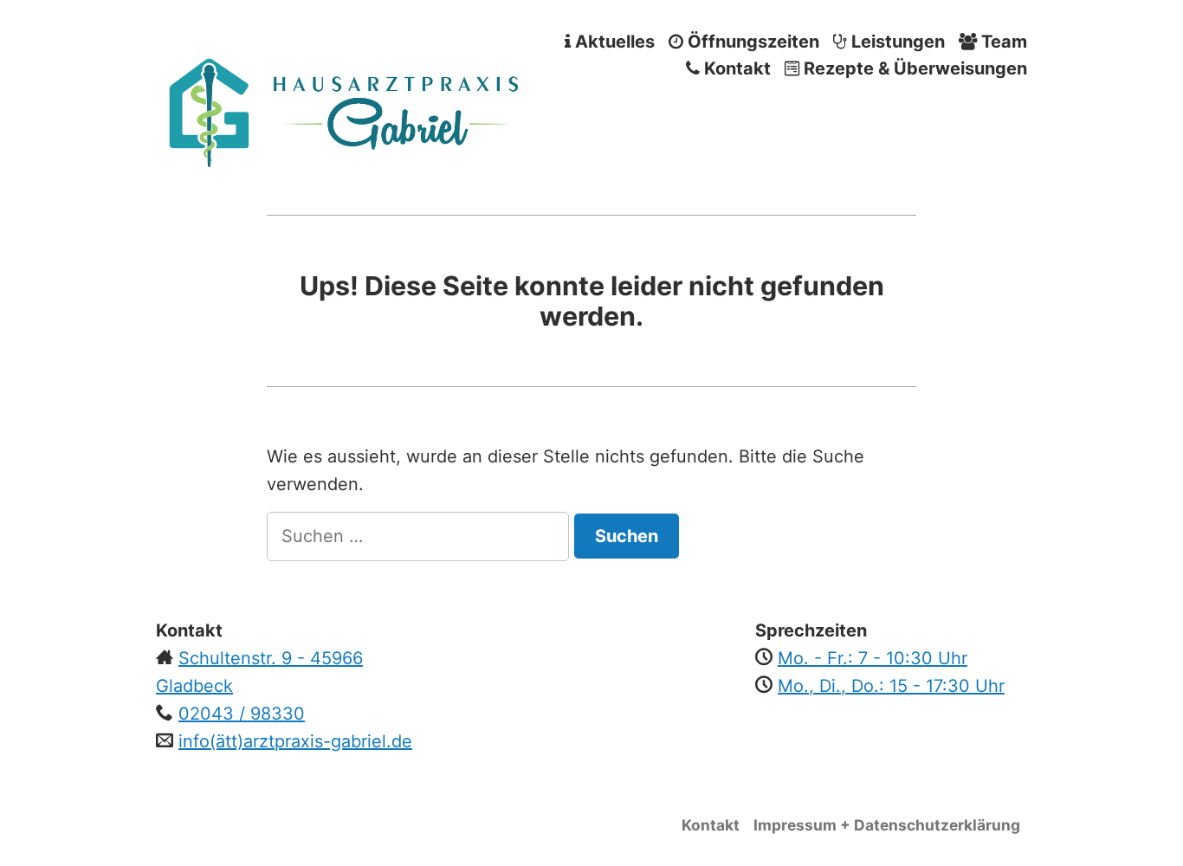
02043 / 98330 (241, 713)
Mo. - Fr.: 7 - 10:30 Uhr (872, 658)
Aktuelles (613, 41)
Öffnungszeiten (751, 41)
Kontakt (735, 68)
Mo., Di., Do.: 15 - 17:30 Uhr (891, 685)
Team (1002, 41)
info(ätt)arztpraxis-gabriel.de (295, 741)
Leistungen (896, 41)
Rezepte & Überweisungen (913, 68)
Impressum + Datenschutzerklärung (886, 825)
